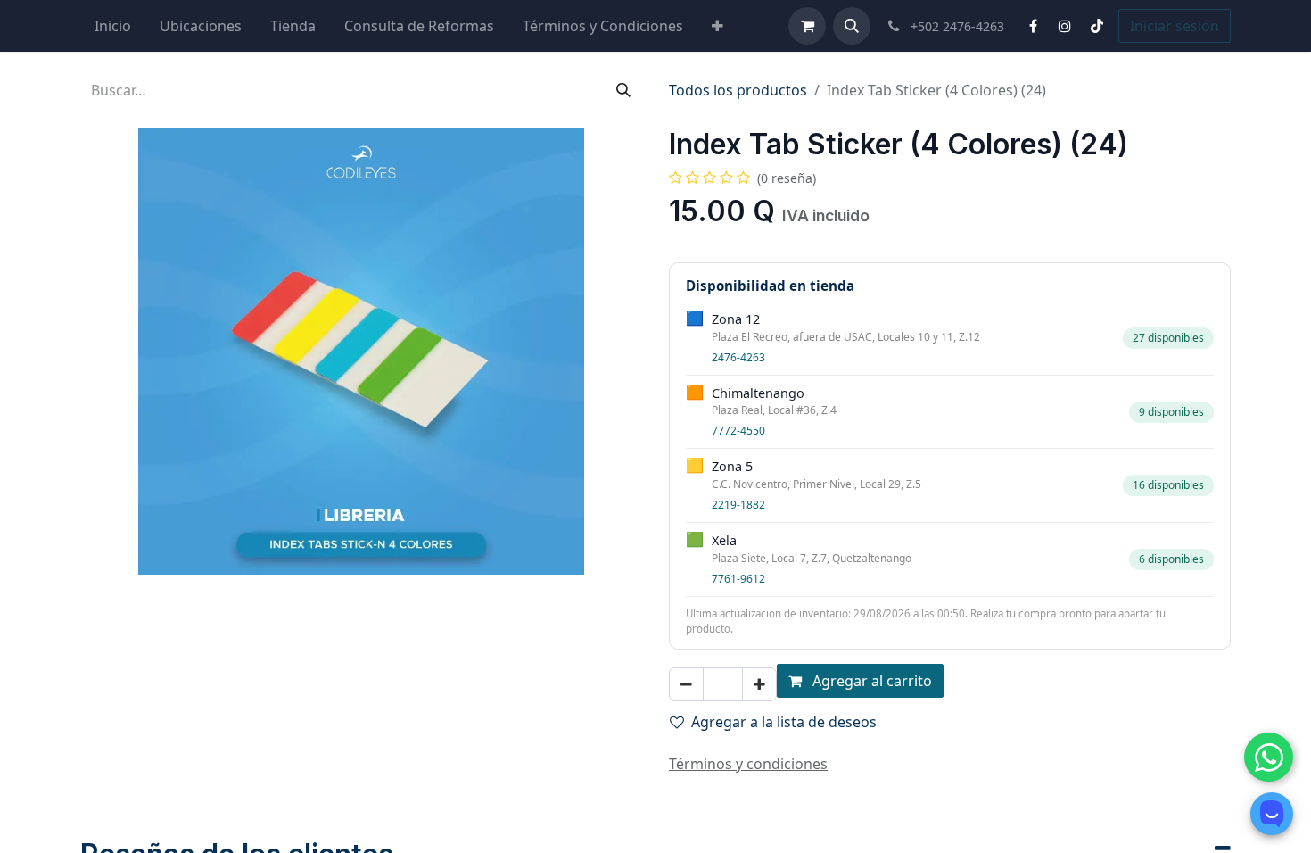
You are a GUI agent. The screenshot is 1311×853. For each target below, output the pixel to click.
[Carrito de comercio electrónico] (807, 26)
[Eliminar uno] (686, 684)
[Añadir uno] (759, 684)
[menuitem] (112, 26)
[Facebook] (1032, 26)
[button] (851, 26)
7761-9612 (738, 578)
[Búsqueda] (623, 90)
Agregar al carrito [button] (870, 681)
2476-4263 (738, 357)
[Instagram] (1065, 26)
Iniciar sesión (1174, 26)
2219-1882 (738, 504)
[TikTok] (1097, 26)
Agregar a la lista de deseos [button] (784, 722)
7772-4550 (738, 430)
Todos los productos (738, 90)
